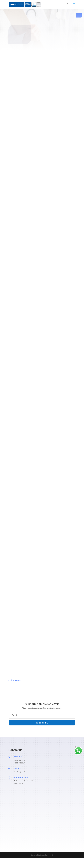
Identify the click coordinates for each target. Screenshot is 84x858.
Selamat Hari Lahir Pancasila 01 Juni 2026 (27, 660)
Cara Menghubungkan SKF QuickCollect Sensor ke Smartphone (37, 140)
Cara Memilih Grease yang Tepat (23, 400)
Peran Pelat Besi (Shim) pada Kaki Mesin (27, 335)
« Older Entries (14, 680)
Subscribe (42, 72)
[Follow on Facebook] (35, 63)
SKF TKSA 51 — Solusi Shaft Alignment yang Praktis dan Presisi (37, 530)
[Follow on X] (42, 63)
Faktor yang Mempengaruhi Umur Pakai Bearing (30, 465)
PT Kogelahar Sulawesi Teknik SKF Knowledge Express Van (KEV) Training (41, 205)
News (12, 663)
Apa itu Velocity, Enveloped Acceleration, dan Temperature (34, 270)
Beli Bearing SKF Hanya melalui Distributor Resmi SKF (33, 595)
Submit (65, 830)
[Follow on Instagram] (48, 63)
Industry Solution (18, 143)
